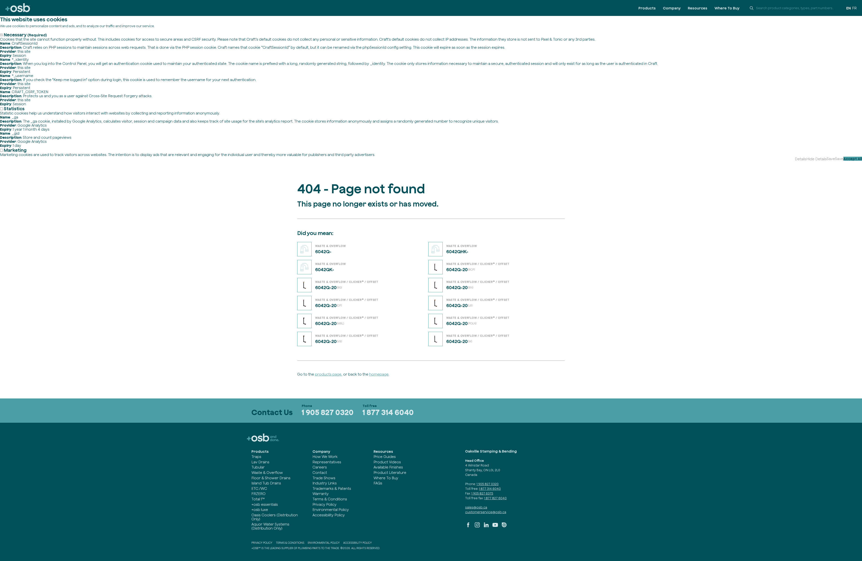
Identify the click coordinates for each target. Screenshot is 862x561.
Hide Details (816, 159)
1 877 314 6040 (388, 412)
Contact (319, 473)
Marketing (15, 150)
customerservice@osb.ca (485, 512)
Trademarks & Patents (331, 488)
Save (831, 159)
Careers (319, 467)
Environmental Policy (330, 510)
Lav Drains (260, 462)
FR (854, 8)
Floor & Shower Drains (270, 478)
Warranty (320, 494)
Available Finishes (388, 467)
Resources (697, 8)
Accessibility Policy (328, 515)
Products (647, 8)
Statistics (14, 108)
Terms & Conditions (329, 499)
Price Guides (385, 457)
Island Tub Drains (266, 483)
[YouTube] (495, 527)
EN (848, 8)
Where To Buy (727, 8)
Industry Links (324, 483)
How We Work (325, 457)
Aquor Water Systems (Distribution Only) (270, 526)
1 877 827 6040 (495, 498)
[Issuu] (504, 527)
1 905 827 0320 (328, 412)
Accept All (852, 159)
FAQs (378, 483)
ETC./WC (259, 488)
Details (800, 159)
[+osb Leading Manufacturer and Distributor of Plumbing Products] (17, 8)
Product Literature (390, 473)
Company (672, 8)
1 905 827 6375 (482, 493)
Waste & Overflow (267, 473)
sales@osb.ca (476, 507)
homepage (379, 374)
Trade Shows (323, 478)
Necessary (25, 34)
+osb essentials (264, 504)
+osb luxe (259, 510)
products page (328, 374)
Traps (256, 457)
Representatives (326, 462)
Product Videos (387, 462)
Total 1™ (258, 499)
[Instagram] (477, 527)
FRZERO (258, 494)
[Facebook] (468, 527)
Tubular (258, 467)
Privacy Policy (324, 504)
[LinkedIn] (486, 527)
